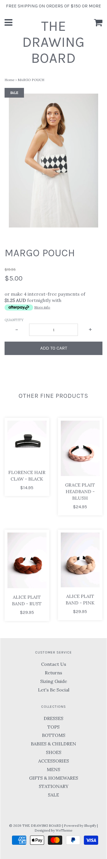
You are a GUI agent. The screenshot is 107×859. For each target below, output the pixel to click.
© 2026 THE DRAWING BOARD (35, 825)
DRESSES (53, 718)
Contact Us (53, 664)
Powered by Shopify (80, 825)
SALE (53, 795)
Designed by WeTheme (53, 830)
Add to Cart (53, 348)
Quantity (14, 320)
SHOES (53, 752)
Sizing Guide (53, 681)
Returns (53, 672)
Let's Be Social (53, 690)
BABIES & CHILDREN (53, 744)
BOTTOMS (53, 735)
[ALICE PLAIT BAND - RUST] (27, 560)
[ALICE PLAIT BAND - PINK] (80, 560)
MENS (53, 769)
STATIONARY (53, 786)
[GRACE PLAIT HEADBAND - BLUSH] (80, 448)
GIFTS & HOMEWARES (53, 778)
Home (10, 80)
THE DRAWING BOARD (53, 42)
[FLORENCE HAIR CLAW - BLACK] (27, 442)
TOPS (53, 727)
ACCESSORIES (53, 761)
